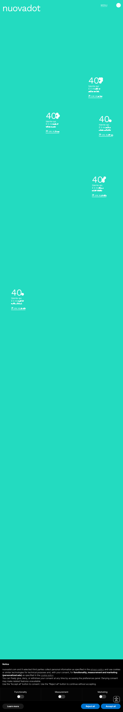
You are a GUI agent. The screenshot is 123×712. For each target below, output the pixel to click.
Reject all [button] (90, 706)
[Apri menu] (118, 5)
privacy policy (97, 669)
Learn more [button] (13, 706)
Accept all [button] (111, 706)
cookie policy (47, 675)
